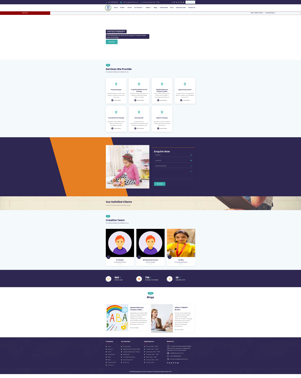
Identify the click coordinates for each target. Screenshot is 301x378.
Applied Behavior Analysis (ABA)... (137, 312)
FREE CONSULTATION (236, 13)
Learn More (117, 104)
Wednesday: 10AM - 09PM (153, 355)
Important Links (181, 7)
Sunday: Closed (150, 366)
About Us (110, 353)
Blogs (155, 7)
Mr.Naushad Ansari (150, 264)
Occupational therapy (116, 122)
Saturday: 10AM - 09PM (152, 363)
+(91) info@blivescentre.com (130, 2)
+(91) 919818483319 (113, 2)
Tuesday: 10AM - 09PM (152, 353)
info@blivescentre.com (176, 357)
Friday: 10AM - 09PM (151, 361)
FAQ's (172, 7)
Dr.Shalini (120, 264)
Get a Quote (190, 2)
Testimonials (164, 7)
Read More (111, 46)
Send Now (160, 188)
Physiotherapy (248, 13)
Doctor (130, 7)
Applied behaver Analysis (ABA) (162, 94)
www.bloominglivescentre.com (179, 363)
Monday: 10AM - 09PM (152, 350)
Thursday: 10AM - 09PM (152, 358)
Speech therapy (162, 122)
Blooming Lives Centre (140, 375)
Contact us (111, 369)
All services (126, 366)
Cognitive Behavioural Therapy (139, 94)
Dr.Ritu (181, 264)
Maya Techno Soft (166, 375)
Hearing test (139, 122)
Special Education (184, 94)
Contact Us (191, 7)
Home (116, 7)
